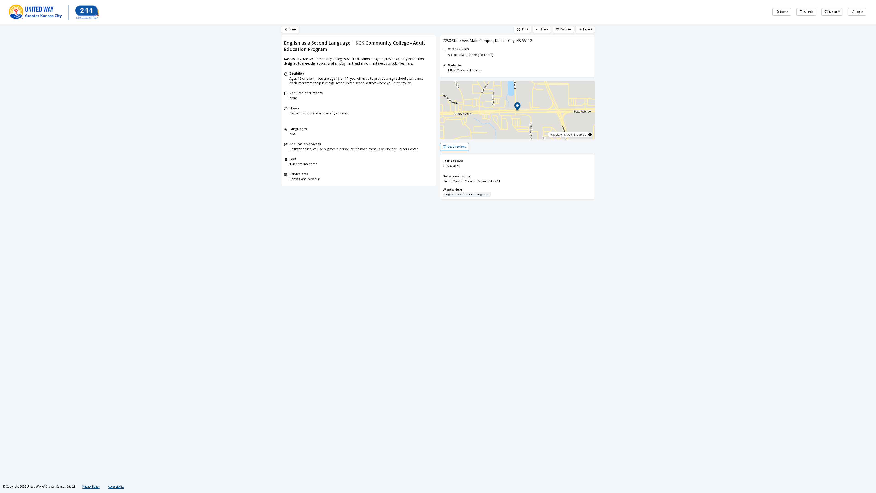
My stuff (834, 12)
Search (808, 12)
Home (784, 12)
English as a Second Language (466, 194)
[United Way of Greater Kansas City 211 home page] (53, 12)
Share (544, 29)
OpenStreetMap (576, 134)
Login (859, 12)
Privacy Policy (91, 486)
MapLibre (556, 134)
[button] (517, 107)
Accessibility (116, 486)
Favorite (565, 29)
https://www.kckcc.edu (464, 70)
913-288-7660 (458, 49)
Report (587, 29)
